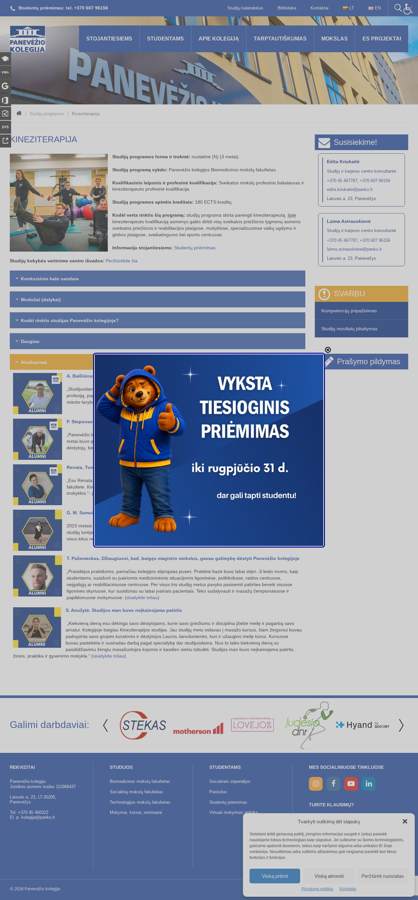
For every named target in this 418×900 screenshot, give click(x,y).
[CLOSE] (328, 350)
